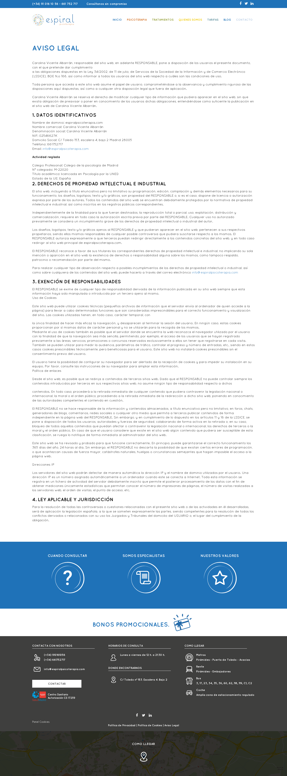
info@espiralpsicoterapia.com (66, 148)
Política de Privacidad (121, 725)
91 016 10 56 (49, 3)
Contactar (57, 683)
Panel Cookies (41, 721)
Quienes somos (190, 19)
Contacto (244, 19)
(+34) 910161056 (54, 654)
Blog (227, 19)
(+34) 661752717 (54, 659)
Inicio (117, 19)
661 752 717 (70, 3)
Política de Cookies (150, 725)
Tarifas (212, 19)
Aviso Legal (171, 725)
